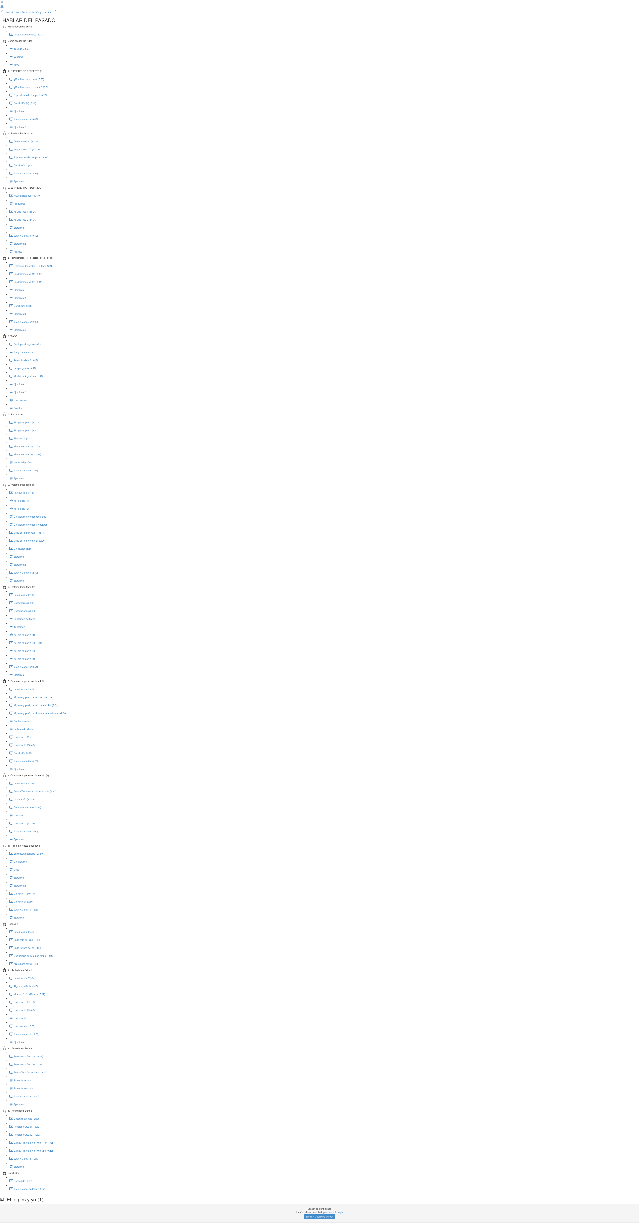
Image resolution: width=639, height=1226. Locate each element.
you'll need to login (333, 1212)
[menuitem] (2, 7)
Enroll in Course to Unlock (319, 1216)
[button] (2, 3)
